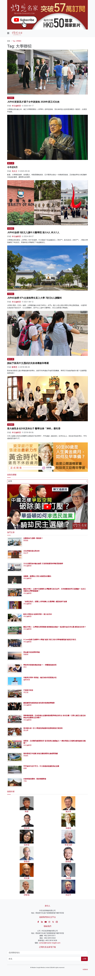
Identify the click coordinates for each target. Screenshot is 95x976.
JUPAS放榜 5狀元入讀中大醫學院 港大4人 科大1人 (33, 232)
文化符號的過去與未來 (31, 551)
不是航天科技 (28, 690)
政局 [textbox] (10, 481)
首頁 (8, 41)
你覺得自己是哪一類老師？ (33, 538)
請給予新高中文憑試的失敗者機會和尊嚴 (28, 363)
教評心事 (10, 163)
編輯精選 (26, 680)
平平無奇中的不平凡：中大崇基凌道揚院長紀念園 (41, 766)
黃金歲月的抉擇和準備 (31, 652)
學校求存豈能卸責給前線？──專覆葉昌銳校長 (40, 665)
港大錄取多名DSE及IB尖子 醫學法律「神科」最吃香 (33, 428)
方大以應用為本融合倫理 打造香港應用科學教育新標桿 (43, 563)
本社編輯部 (16, 106)
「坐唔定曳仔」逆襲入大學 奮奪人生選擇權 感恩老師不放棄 (45, 601)
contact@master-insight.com (49, 943)
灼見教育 (10, 98)
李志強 (25, 692)
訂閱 (84, 959)
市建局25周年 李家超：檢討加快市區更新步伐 (39, 677)
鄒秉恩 (14, 367)
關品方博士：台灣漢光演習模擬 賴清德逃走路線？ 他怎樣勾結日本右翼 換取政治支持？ (54, 627)
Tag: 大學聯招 (17, 41)
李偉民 (25, 756)
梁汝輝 (25, 730)
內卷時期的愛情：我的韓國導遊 (34, 779)
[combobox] (47, 481)
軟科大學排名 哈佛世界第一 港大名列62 (37, 614)
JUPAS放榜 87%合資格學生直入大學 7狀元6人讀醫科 (34, 297)
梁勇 (25, 768)
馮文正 (14, 171)
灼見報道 (10, 294)
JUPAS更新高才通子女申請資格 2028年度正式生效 (33, 101)
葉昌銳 (25, 540)
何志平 (25, 553)
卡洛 (25, 781)
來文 (25, 667)
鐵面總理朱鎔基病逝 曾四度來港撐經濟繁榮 (39, 703)
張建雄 (25, 654)
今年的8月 (12, 167)
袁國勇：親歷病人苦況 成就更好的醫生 (37, 576)
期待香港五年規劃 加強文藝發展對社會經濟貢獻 (40, 753)
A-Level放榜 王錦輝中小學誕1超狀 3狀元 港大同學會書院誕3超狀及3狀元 (49, 639)
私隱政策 (85, 969)
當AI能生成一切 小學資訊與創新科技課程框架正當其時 (43, 728)
